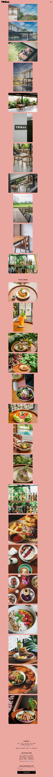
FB (28, 746)
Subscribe (26, 772)
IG (24, 746)
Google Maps (30, 761)
